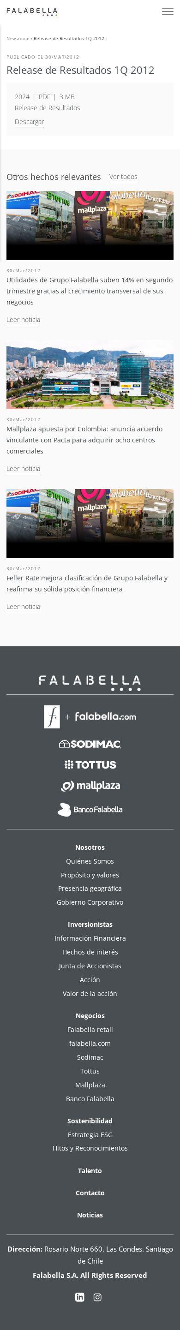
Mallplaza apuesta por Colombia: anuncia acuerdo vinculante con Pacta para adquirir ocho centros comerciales (84, 439)
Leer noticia (23, 319)
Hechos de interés (90, 952)
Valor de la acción (90, 993)
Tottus (90, 1071)
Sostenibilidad (90, 1120)
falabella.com (90, 1043)
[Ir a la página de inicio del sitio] (33, 11)
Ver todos (123, 176)
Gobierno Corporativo (90, 902)
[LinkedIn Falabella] (79, 1299)
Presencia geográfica (90, 888)
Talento (90, 1170)
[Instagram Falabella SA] (97, 1299)
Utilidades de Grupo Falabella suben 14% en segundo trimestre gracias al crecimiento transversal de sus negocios (89, 290)
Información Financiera (90, 938)
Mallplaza (90, 1084)
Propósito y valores (90, 875)
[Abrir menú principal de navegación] (168, 11)
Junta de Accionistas (90, 965)
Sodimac (90, 1057)
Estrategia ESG (90, 1134)
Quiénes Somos (90, 861)
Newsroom (18, 38)
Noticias (90, 1215)
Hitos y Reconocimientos (90, 1148)
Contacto (90, 1192)
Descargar (29, 121)
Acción (90, 979)
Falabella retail (90, 1029)
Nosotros (90, 847)
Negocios (90, 1015)
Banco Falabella (90, 1098)
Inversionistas (90, 924)
